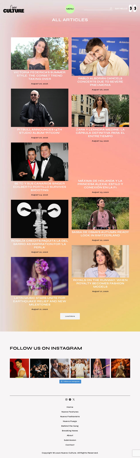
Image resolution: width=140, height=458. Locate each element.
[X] (73, 400)
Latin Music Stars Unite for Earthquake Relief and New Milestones (39, 301)
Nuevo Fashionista (70, 416)
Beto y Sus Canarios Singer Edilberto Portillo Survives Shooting (39, 187)
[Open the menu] (70, 9)
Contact (70, 445)
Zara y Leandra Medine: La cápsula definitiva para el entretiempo (100, 133)
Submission (70, 440)
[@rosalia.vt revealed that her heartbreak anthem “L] (39, 368)
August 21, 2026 (100, 291)
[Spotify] (70, 400)
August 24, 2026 (100, 141)
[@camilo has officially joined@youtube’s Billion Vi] (19, 368)
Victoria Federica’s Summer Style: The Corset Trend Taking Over (40, 76)
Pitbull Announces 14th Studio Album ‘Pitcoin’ (39, 131)
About (70, 435)
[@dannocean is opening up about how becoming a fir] (59, 368)
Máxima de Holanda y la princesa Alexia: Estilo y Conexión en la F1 (100, 184)
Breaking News (70, 430)
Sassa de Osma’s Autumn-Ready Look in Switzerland (100, 233)
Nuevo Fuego (70, 421)
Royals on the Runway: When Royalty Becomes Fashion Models (100, 283)
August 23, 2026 (100, 192)
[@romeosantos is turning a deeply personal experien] (120, 368)
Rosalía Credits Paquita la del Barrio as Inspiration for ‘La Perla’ (39, 244)
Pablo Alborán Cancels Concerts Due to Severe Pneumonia (100, 82)
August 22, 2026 (100, 240)
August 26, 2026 (39, 83)
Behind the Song (70, 426)
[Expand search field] (111, 8)
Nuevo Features (70, 412)
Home (70, 407)
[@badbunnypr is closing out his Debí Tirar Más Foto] (80, 368)
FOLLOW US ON (30, 348)
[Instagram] (66, 400)
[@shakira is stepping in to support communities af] (100, 368)
